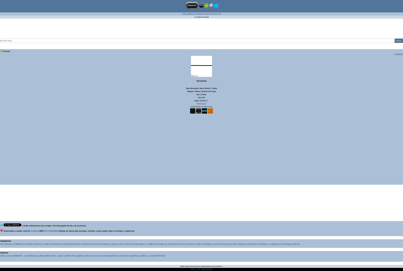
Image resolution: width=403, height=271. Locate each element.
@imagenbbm (110, 256)
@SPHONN (158, 256)
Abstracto (9, 244)
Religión (208, 244)
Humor (97, 244)
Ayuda (207, 14)
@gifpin (80, 256)
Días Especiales (229, 244)
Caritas (217, 244)
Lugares (114, 244)
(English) (399, 54)
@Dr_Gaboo (58, 256)
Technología (285, 244)
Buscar (192, 14)
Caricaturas (56, 244)
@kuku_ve (146, 256)
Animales (28, 244)
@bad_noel (5, 256)
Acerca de (216, 14)
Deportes (243, 244)
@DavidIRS (44, 256)
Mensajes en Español (165, 244)
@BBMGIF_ (204, 100)
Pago (199, 14)
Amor (122, 244)
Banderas (87, 244)
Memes (130, 244)
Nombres (181, 244)
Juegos (105, 244)
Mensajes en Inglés (144, 244)
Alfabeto (19, 244)
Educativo (77, 244)
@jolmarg (135, 256)
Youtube (34, 231)
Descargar (201, 103)
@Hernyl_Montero (93, 256)
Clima (295, 244)
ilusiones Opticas (195, 244)
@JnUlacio (124, 256)
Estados (253, 244)
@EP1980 (70, 256)
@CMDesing (31, 256)
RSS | (193, 269)
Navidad (67, 244)
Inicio (184, 14)
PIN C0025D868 (51, 231)
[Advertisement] (201, 28)
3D (1, 244)
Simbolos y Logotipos (268, 244)
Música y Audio (42, 244)
